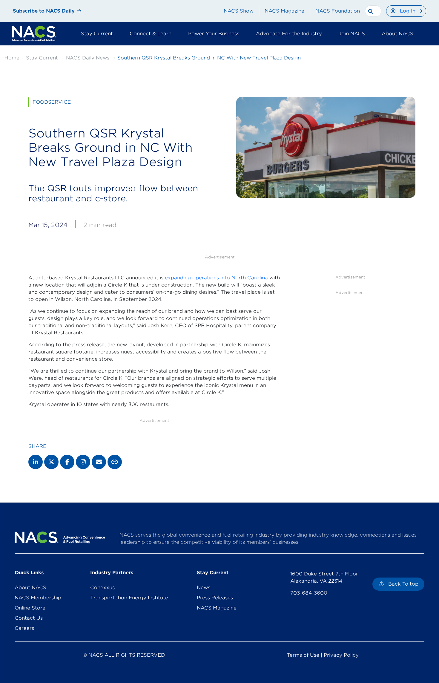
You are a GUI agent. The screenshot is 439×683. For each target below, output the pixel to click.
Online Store (30, 608)
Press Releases (215, 598)
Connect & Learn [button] (150, 33)
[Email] (99, 462)
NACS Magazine (284, 11)
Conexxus (102, 587)
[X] (51, 462)
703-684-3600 (308, 593)
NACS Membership (38, 598)
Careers (24, 628)
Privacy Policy (341, 655)
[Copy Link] (115, 462)
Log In (407, 11)
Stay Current (42, 58)
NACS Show (239, 11)
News (203, 587)
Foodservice (52, 102)
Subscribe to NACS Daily (44, 11)
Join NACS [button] (352, 33)
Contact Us (29, 618)
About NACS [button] (397, 33)
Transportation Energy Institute (129, 598)
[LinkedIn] (35, 462)
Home (11, 58)
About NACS (30, 587)
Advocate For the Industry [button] (289, 33)
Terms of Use (303, 655)
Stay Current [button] (97, 33)
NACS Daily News (87, 58)
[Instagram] (83, 462)
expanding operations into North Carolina (216, 278)
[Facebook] (67, 462)
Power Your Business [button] (213, 33)
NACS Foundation (337, 11)
